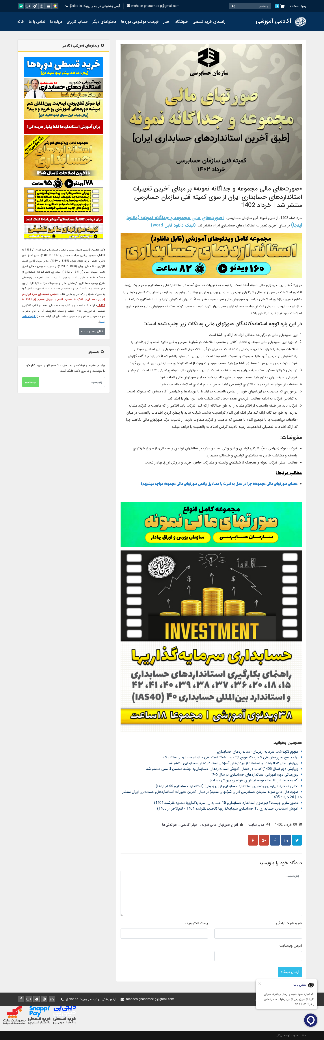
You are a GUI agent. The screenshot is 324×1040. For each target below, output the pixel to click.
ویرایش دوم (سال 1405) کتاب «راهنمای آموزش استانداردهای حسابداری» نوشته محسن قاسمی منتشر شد (222, 769)
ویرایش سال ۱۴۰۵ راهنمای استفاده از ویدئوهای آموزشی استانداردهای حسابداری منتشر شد (233, 763)
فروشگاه (181, 22)
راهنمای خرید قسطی (208, 22)
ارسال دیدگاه (290, 972)
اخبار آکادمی (188, 824)
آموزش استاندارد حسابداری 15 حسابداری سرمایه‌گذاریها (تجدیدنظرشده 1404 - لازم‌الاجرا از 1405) (227, 808)
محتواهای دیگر (104, 22)
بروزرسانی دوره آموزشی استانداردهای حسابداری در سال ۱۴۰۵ (254, 774)
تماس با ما (37, 22)
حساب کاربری (77, 22)
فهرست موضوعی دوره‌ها (140, 22)
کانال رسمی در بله (92, 331)
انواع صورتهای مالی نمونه (219, 824)
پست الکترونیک (196, 923)
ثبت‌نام (294, 6)
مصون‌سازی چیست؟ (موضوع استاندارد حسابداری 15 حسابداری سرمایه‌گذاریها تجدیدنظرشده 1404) (226, 803)
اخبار (167, 22)
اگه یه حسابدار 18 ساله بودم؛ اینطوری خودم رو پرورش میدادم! (254, 780)
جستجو (30, 382)
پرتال (279, 1035)
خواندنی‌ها (169, 824)
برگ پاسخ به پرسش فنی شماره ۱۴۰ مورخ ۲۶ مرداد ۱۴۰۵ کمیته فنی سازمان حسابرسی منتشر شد (230, 757)
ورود (303, 6)
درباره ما (56, 22)
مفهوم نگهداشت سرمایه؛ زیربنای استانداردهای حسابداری (257, 751)
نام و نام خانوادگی (289, 923)
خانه (20, 22)
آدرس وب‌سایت (290, 945)
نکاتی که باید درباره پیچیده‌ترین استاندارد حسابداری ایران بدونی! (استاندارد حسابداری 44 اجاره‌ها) (227, 786)
